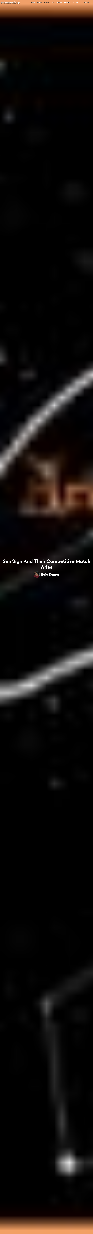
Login (76, 3)
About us (46, 3)
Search (39, 3)
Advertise (67, 3)
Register (86, 3)
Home (33, 3)
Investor (59, 3)
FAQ (52, 3)
